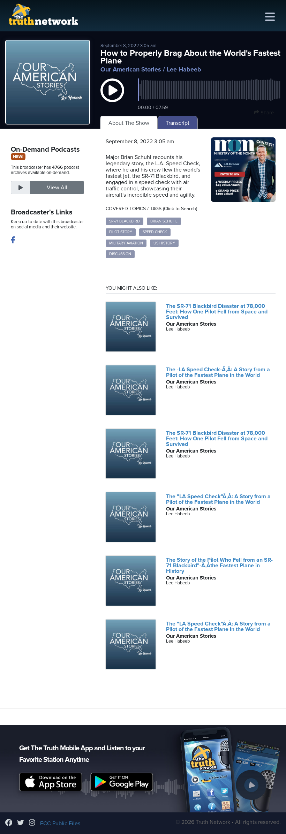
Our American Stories (130, 69)
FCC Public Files (60, 823)
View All (57, 187)
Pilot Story (120, 232)
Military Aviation (126, 243)
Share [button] (266, 112)
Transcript (177, 123)
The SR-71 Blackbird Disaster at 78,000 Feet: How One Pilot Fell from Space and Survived (217, 312)
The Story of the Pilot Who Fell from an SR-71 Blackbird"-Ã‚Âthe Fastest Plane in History (219, 565)
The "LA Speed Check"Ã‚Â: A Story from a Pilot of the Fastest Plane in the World (218, 499)
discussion (120, 254)
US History (164, 243)
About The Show (128, 123)
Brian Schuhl (164, 221)
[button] (112, 97)
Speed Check (155, 232)
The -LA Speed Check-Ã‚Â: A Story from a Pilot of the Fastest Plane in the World (218, 372)
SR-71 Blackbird (124, 221)
